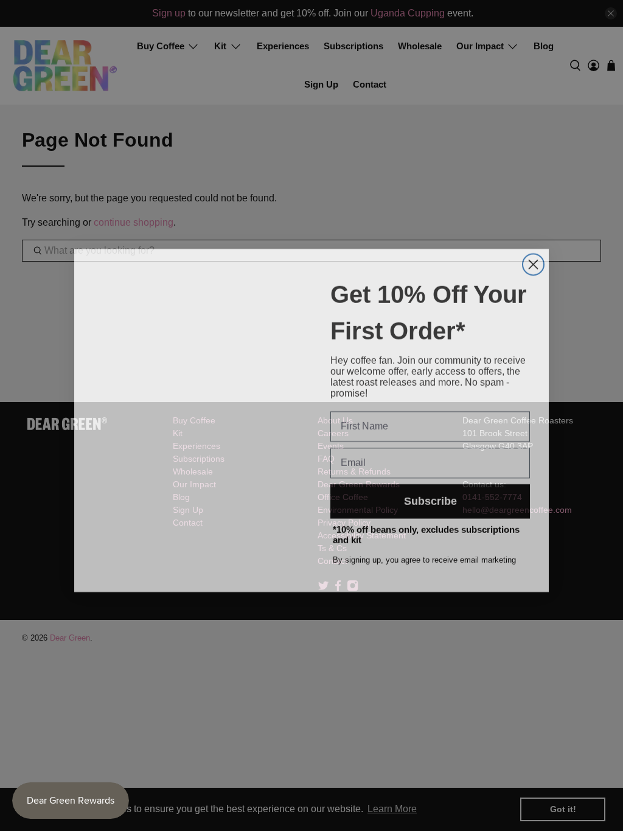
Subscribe (430, 496)
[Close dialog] (533, 259)
